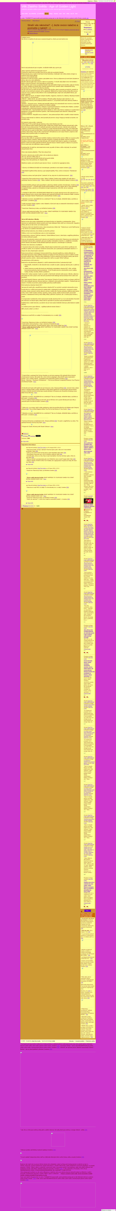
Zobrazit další (87, 649)
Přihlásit (95, 1)
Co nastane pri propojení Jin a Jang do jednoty (89, 762)
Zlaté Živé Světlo (42, 29)
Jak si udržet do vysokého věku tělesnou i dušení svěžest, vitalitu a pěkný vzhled (88, 416)
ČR (93, 189)
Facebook (32, 436)
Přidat (78, 21)
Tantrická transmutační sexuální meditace (89, 705)
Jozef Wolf (90, 496)
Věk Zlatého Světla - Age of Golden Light (49, 6)
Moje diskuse (36, 20)
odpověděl (89, 525)
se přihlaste (89, 29)
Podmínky (83, 71)
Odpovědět (25, 441)
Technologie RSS (22, 509)
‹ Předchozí (25, 506)
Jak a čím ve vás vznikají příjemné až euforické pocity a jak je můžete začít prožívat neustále (89, 349)
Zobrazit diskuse (33, 33)
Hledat (114, 1)
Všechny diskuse (26, 20)
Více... (87, 910)
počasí (89, 189)
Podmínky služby (90, 1041)
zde (87, 18)
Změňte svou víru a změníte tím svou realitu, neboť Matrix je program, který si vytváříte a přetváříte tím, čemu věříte (89, 850)
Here (46, 213)
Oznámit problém (79, 1041)
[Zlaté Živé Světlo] (24, 28)
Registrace (90, 1)
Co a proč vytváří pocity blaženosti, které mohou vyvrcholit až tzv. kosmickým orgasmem (89, 734)
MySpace (25, 436)
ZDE (88, 2)
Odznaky (71, 1041)
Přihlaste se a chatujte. (106, 1210)
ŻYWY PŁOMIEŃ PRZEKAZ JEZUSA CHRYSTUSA (89, 506)
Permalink (27, 447)
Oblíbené (25, 433)
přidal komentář (90, 306)
